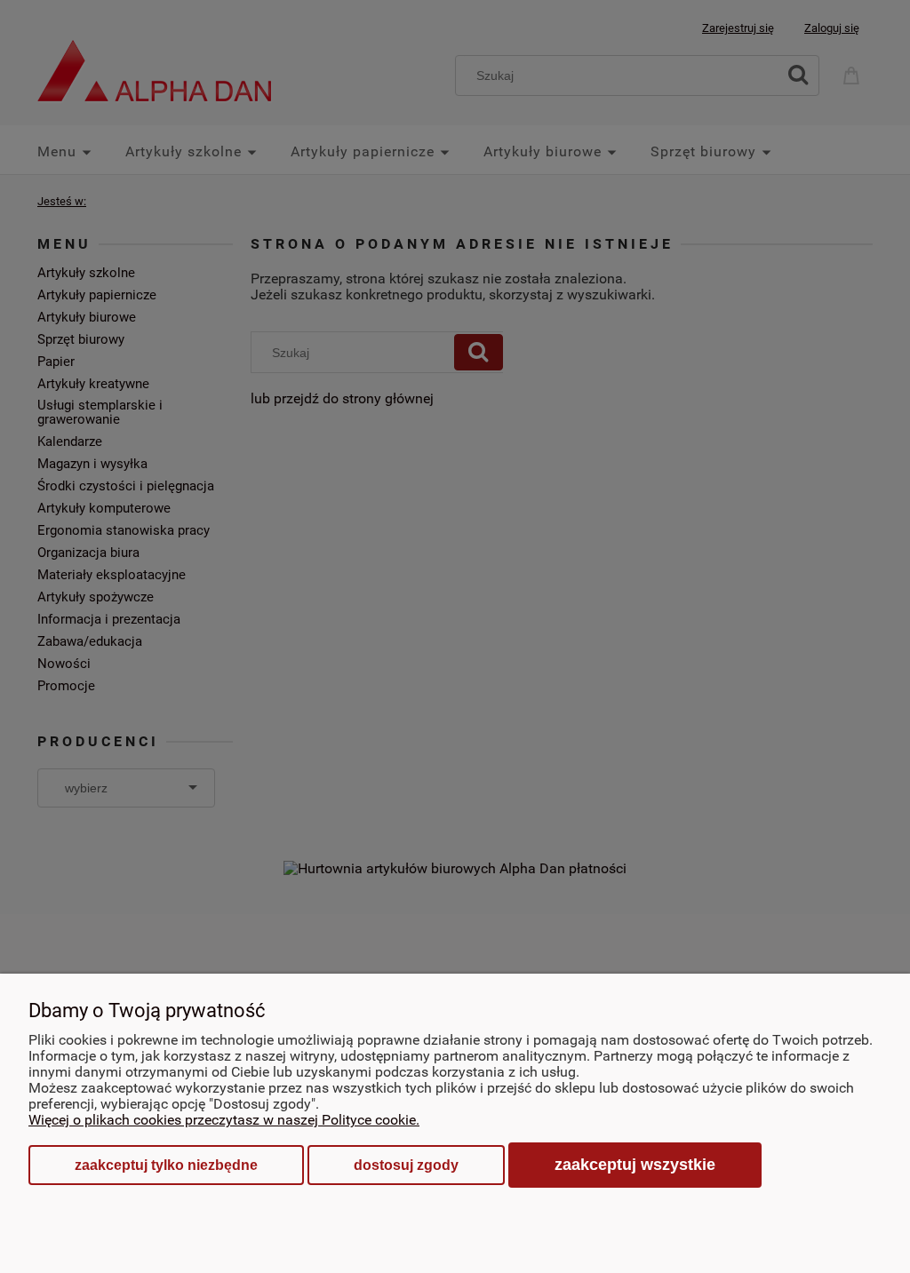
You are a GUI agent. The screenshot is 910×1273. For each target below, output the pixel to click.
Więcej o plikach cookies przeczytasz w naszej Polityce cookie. (223, 1119)
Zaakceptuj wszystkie (635, 1164)
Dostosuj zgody (406, 1165)
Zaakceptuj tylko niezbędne (166, 1165)
